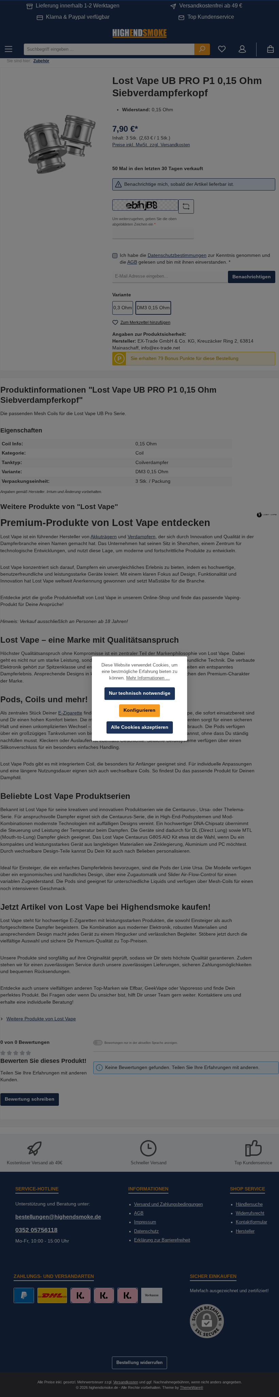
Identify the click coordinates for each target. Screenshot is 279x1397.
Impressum (145, 1222)
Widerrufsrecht (250, 1213)
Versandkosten (125, 1382)
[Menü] (8, 49)
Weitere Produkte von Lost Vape (41, 1018)
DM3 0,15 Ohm (153, 307)
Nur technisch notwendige (139, 693)
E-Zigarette (70, 713)
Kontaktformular (251, 1222)
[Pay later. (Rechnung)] (127, 1295)
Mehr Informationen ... (148, 678)
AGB (132, 262)
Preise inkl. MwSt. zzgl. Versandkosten (151, 145)
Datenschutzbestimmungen (177, 255)
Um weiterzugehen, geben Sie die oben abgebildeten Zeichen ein (144, 221)
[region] (58, 144)
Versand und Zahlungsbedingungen (168, 1204)
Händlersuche (249, 1204)
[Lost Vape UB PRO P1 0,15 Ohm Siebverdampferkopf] (58, 144)
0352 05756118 (36, 1230)
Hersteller (245, 1231)
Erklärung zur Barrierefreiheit (162, 1240)
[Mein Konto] (242, 49)
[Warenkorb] (270, 49)
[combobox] (109, 49)
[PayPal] (24, 1295)
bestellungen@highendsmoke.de (58, 1217)
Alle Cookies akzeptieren (139, 727)
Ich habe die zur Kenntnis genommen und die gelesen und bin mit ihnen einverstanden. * (195, 259)
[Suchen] (202, 49)
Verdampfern (141, 536)
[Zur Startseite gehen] (139, 33)
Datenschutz (146, 1231)
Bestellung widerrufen (139, 1362)
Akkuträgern (104, 536)
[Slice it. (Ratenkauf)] (80, 1295)
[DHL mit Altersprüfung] (52, 1295)
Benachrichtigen (251, 276)
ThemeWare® (191, 1387)
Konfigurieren (139, 710)
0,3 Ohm (122, 307)
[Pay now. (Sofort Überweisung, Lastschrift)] (104, 1295)
